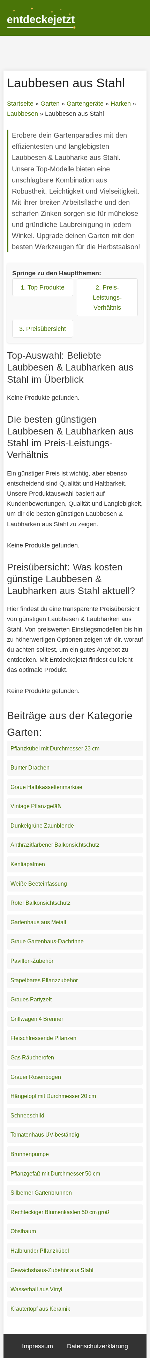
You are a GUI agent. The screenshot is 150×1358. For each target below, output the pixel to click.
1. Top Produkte (43, 287)
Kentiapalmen (27, 864)
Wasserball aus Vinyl (36, 1289)
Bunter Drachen (30, 768)
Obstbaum (23, 1231)
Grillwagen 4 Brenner (36, 1019)
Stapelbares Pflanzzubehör (44, 980)
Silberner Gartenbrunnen (41, 1193)
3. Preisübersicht (42, 328)
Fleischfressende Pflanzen (43, 1038)
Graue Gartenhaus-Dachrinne (47, 941)
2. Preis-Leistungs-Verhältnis (107, 297)
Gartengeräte (85, 103)
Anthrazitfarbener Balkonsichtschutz (54, 845)
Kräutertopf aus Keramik (40, 1309)
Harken (121, 103)
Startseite (20, 103)
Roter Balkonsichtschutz (40, 903)
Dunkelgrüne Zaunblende (42, 826)
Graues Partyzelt (31, 999)
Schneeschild (27, 1116)
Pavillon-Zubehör (31, 961)
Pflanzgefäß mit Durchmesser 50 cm (55, 1174)
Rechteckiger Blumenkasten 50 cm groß (60, 1212)
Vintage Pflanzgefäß (35, 806)
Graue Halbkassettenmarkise (46, 787)
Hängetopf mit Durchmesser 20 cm (53, 1096)
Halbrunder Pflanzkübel (39, 1251)
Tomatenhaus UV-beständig (44, 1135)
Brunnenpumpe (29, 1154)
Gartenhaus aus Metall (38, 922)
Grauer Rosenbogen (35, 1077)
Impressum (37, 1346)
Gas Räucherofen (32, 1057)
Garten (50, 103)
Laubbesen (22, 113)
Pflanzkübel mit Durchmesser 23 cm (54, 748)
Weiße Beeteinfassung (38, 884)
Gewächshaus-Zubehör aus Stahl (51, 1270)
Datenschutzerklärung (97, 1346)
